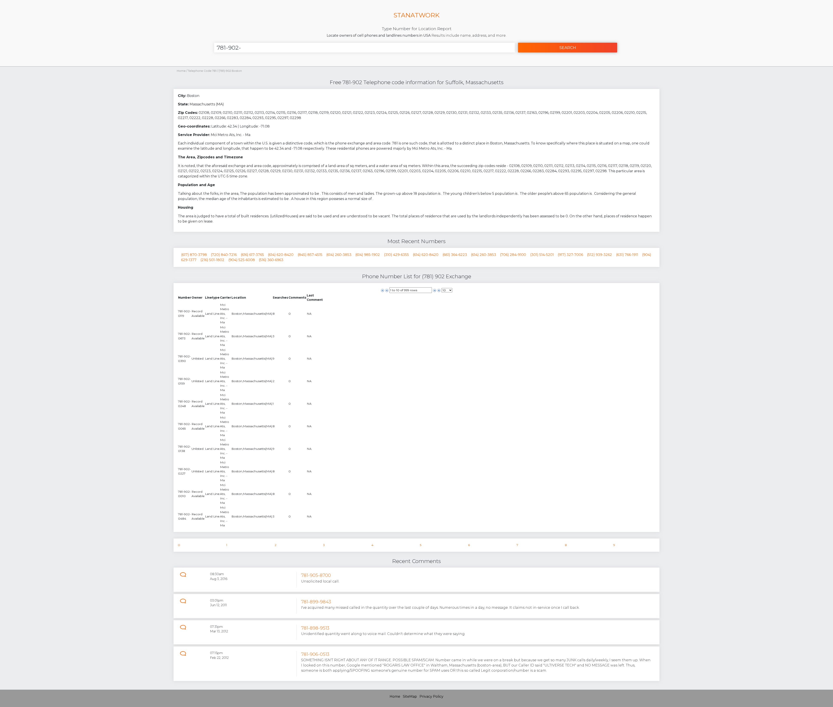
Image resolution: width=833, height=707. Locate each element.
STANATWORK (416, 15)
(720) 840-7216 (224, 255)
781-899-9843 (316, 601)
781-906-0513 (315, 654)
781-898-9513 (315, 628)
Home (181, 70)
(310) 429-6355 (396, 255)
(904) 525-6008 (241, 260)
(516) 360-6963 (271, 260)
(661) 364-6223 (455, 255)
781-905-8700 (316, 575)
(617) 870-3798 (194, 255)
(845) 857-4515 (310, 255)
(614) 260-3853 (338, 255)
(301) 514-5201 (542, 255)
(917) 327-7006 (570, 255)
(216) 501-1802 (212, 260)
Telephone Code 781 (202, 70)
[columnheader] (184, 297)
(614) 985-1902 (367, 255)
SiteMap (410, 696)
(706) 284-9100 (513, 255)
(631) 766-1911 (627, 255)
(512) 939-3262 (599, 255)
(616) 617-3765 (252, 255)
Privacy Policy (431, 696)
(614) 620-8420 (281, 255)
